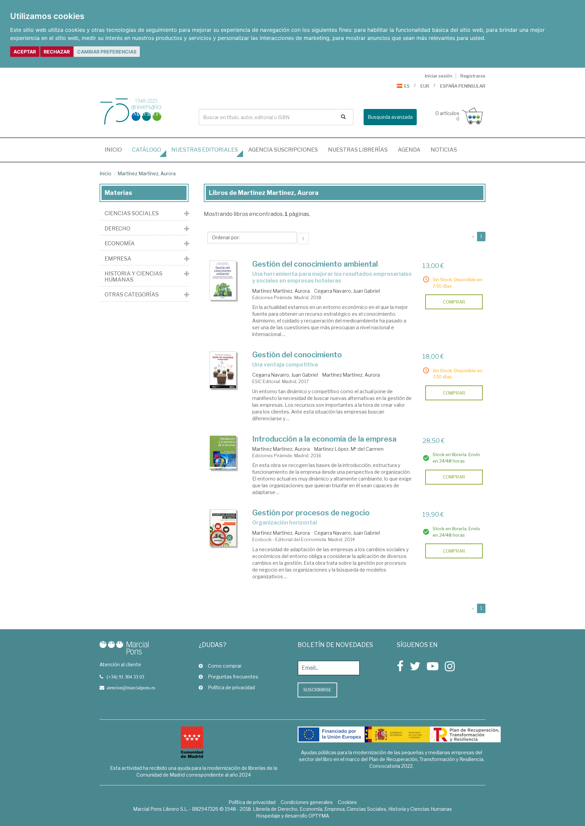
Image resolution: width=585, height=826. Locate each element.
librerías (358, 150)
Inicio (116, 149)
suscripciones (283, 150)
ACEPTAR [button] (25, 51)
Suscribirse (317, 689)
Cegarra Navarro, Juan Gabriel (347, 291)
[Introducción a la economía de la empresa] (223, 453)
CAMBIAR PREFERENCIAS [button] (106, 51)
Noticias (444, 150)
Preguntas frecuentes (233, 676)
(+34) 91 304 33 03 (125, 676)
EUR (424, 86)
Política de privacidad (231, 687)
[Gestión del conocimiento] (223, 369)
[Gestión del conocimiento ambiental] (223, 280)
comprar (454, 302)
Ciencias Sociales (132, 213)
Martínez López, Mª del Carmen (349, 449)
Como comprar (225, 666)
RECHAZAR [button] (57, 51)
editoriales (204, 150)
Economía (120, 244)
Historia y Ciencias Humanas (133, 277)
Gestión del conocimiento (297, 354)
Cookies (347, 802)
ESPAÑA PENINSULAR (462, 86)
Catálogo (146, 150)
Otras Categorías (132, 295)
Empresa (118, 259)
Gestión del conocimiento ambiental (315, 264)
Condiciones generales (307, 802)
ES (407, 86)
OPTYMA (318, 816)
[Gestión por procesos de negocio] (223, 527)
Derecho (117, 229)
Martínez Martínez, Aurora (146, 173)
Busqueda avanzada (390, 117)
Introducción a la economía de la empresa (324, 438)
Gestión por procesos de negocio (311, 512)
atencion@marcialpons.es (131, 687)
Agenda (409, 150)
